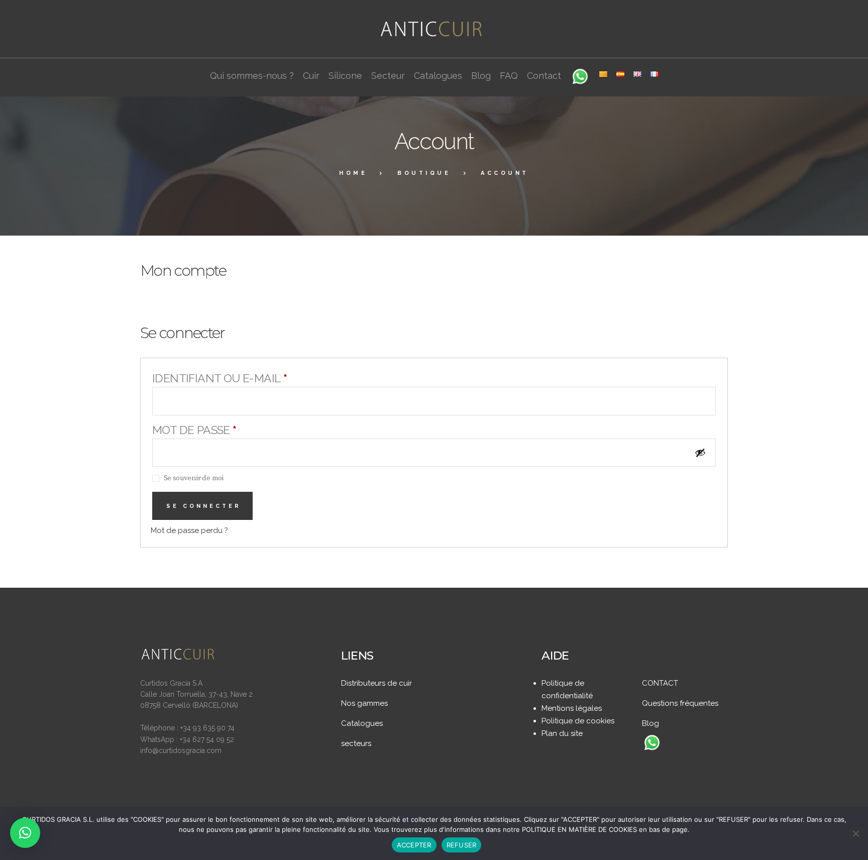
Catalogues (362, 723)
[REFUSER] (855, 833)
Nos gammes (364, 703)
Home (353, 173)
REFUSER (462, 845)
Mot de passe (229, 429)
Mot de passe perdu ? (189, 530)
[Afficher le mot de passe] (703, 452)
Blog (650, 723)
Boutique (424, 173)
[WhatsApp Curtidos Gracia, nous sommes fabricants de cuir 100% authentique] (652, 743)
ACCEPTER (414, 845)
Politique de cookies (577, 720)
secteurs (356, 743)
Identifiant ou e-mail (255, 378)
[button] (25, 833)
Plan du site (562, 733)
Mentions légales (571, 708)
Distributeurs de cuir (376, 683)
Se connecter (203, 506)
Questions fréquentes (680, 703)
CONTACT (660, 683)
